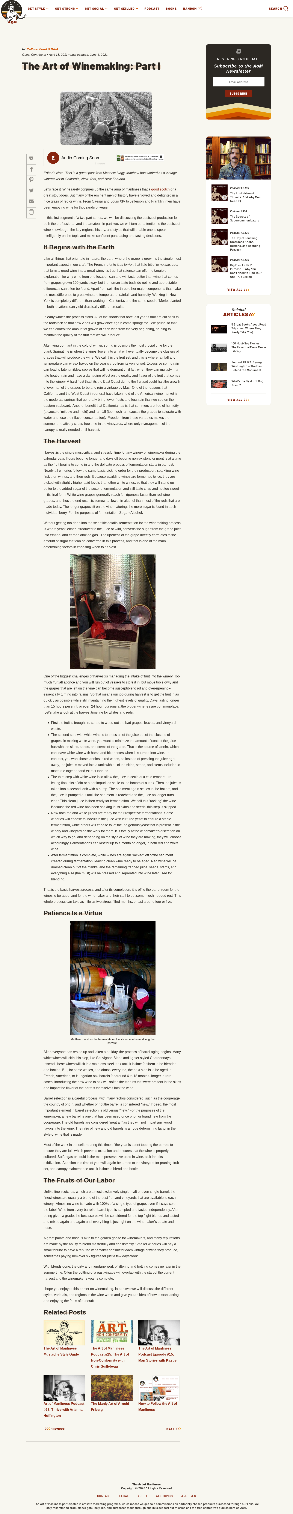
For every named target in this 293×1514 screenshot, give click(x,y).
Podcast (152, 8)
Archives (188, 1496)
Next (170, 1428)
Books (171, 8)
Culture (32, 49)
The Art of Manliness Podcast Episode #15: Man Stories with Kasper (158, 1354)
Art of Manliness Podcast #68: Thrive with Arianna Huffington (64, 1409)
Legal (124, 1496)
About (142, 1496)
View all (235, 289)
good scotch (160, 189)
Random (190, 8)
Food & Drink (49, 49)
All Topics (164, 1496)
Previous (58, 1428)
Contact (104, 1496)
